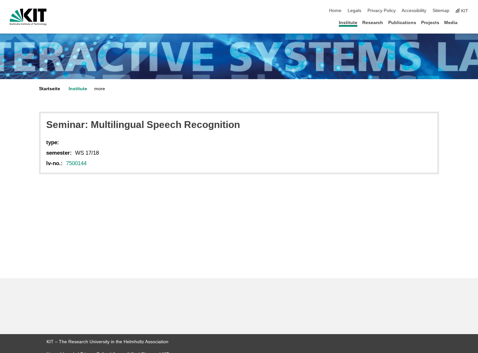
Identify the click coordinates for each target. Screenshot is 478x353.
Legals (354, 10)
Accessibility (414, 10)
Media (451, 22)
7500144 (76, 163)
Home (335, 10)
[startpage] (466, 22)
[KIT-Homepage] (28, 16)
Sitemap (440, 10)
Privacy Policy (381, 10)
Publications (402, 22)
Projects (430, 22)
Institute (348, 22)
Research (372, 22)
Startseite (49, 88)
